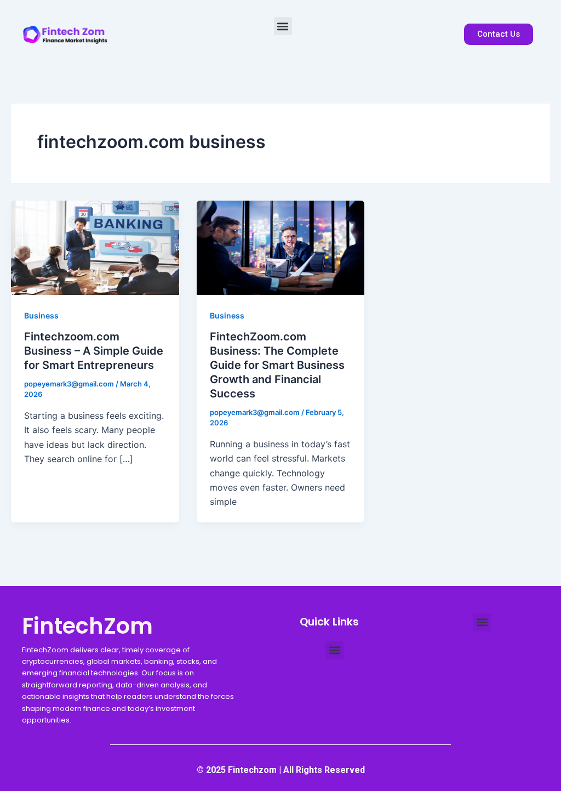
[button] (283, 26)
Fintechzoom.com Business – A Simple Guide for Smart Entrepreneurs (93, 351)
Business (41, 315)
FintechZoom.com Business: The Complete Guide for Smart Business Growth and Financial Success (277, 365)
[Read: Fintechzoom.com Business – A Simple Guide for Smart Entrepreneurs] (95, 246)
